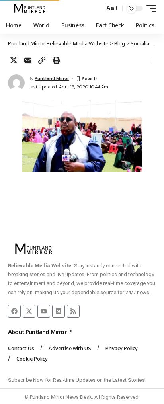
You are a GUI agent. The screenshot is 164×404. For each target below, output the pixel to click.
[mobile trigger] (149, 8)
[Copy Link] (41, 60)
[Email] (27, 60)
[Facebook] (14, 311)
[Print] (56, 60)
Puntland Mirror (52, 78)
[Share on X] (13, 60)
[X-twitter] (29, 311)
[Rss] (73, 311)
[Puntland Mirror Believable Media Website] (31, 8)
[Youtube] (43, 311)
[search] (96, 8)
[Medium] (58, 311)
